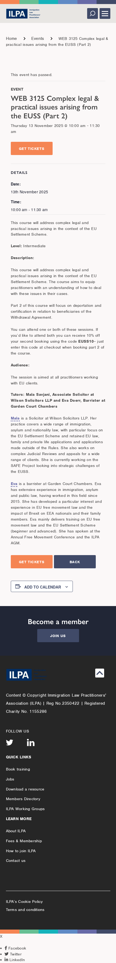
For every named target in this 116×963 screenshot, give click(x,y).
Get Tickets (32, 148)
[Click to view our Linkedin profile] (31, 742)
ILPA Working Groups (25, 808)
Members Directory (23, 798)
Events (37, 38)
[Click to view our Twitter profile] (9, 742)
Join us (58, 636)
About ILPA (16, 830)
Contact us (16, 860)
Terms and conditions (25, 909)
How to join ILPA (21, 850)
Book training (18, 769)
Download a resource (25, 789)
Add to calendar (42, 587)
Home (11, 38)
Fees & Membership (24, 840)
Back (75, 562)
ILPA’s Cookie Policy (24, 901)
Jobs (10, 779)
